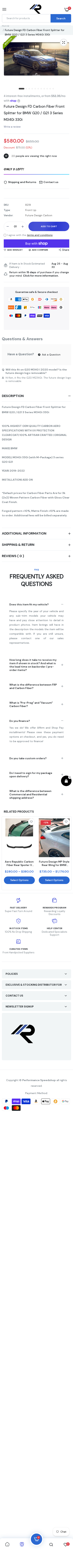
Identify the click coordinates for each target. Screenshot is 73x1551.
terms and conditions (40, 235)
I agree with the (30, 235)
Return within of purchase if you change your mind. (39, 274)
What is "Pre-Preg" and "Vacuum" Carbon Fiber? (31, 704)
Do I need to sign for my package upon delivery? (30, 774)
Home (5, 25)
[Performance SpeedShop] (36, 9)
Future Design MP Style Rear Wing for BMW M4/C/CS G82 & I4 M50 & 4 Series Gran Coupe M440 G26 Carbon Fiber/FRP (54, 863)
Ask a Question (50, 354)
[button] (36, 169)
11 (53, 89)
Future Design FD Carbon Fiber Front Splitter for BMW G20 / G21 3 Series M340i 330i (34, 113)
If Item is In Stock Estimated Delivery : (27, 265)
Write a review (12, 126)
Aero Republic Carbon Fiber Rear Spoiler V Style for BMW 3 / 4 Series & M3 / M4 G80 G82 (19, 863)
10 (50, 89)
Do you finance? (19, 721)
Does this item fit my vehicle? (29, 604)
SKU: (6, 204)
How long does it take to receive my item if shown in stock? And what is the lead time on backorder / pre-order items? (33, 665)
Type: (7, 210)
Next (66, 853)
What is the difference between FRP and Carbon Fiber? (33, 686)
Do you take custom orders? (28, 758)
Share (65, 250)
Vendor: (8, 215)
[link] (31, 821)
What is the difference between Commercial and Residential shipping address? (30, 794)
